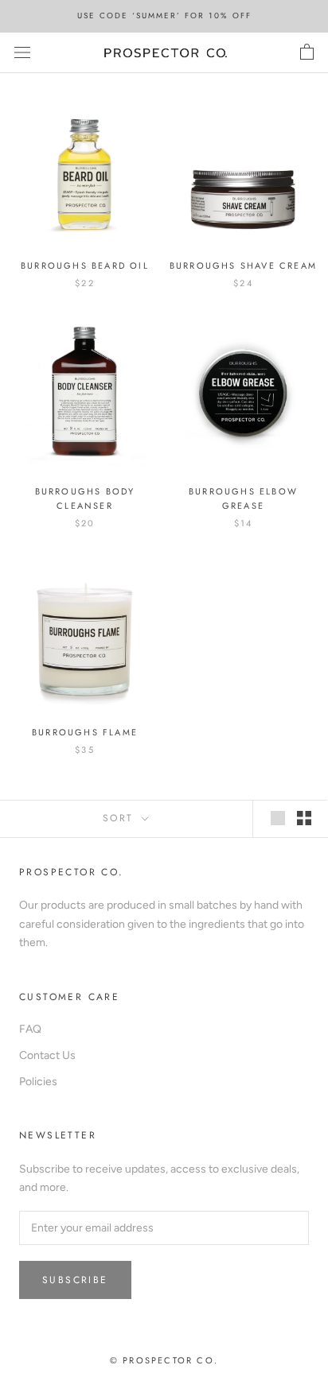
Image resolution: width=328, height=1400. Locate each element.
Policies (38, 1081)
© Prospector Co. (164, 1360)
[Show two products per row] (304, 818)
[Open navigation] (22, 53)
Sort (121, 818)
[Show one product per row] (278, 818)
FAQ (30, 1029)
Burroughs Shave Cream (243, 265)
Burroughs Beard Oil (85, 265)
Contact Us (47, 1055)
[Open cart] (307, 52)
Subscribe (75, 1280)
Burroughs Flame (85, 732)
